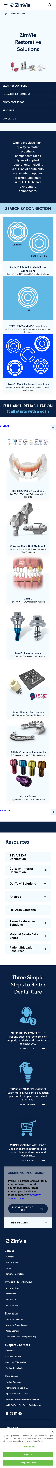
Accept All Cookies (28, 1462)
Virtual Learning (12, 1331)
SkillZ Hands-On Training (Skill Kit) (20, 1336)
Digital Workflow (13, 102)
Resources (9, 110)
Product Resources (14, 1382)
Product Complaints (14, 1368)
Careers (9, 1268)
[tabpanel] (28, 620)
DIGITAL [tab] (5, 425)
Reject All (28, 1454)
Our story (9, 1257)
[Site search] (49, 5)
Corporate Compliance (15, 1274)
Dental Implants (12, 1288)
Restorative (10, 1299)
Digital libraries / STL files (16, 1393)
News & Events (12, 1262)
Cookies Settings (28, 1446)
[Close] (53, 1432)
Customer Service (13, 1356)
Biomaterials (10, 1294)
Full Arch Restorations (16, 93)
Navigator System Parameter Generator (23, 1399)
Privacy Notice (11, 1427)
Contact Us (9, 118)
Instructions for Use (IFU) (16, 1388)
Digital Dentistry (12, 1305)
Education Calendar (14, 1319)
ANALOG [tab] (5, 810)
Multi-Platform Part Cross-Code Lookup (23, 1405)
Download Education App (16, 1325)
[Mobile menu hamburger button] (5, 5)
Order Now (27, 1160)
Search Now (27, 1104)
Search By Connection (16, 85)
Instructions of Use (22, 1208)
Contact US (27, 1048)
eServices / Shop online (15, 1362)
